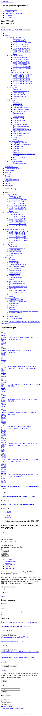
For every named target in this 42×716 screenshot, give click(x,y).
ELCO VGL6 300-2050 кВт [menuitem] (22, 83)
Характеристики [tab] (10, 561)
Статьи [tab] (7, 566)
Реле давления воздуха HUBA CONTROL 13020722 (16, 626)
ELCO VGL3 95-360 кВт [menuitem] (21, 78)
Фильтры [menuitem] (16, 150)
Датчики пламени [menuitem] (19, 118)
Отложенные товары (12, 180)
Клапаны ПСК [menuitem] (18, 148)
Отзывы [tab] (7, 563)
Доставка (8, 174)
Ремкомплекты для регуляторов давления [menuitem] (23, 311)
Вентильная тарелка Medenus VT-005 (12, 641)
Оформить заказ (10, 17)
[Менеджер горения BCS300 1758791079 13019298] (3, 418)
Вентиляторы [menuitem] (17, 104)
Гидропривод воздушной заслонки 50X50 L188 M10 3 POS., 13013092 (22, 444)
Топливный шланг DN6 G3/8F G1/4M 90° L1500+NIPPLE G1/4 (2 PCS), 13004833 (22, 367)
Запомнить (7, 704)
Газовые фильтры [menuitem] (19, 93)
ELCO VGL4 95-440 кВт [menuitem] (21, 80)
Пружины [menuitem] (16, 152)
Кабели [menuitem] (15, 122)
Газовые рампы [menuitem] (18, 117)
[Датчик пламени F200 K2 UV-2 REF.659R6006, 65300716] (3, 391)
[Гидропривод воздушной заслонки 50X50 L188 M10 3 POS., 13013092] (3, 451)
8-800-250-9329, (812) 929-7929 (12, 30)
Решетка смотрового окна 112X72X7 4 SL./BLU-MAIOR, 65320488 (21, 427)
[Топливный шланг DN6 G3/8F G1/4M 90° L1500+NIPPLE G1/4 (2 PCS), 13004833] (3, 376)
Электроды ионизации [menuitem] (21, 133)
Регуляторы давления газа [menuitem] (22, 144)
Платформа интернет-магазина (13, 714)
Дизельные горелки (16, 55)
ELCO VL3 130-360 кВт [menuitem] (21, 63)
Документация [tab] (10, 565)
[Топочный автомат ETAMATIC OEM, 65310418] (3, 356)
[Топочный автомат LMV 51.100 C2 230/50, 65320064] (3, 406)
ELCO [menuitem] (15, 137)
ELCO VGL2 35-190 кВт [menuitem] (21, 76)
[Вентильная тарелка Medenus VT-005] (14, 637)
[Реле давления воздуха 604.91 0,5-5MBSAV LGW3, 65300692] (3, 467)
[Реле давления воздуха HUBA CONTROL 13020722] (20, 622)
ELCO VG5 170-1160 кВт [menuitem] (22, 50)
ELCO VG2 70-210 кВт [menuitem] (21, 44)
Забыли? (4, 706)
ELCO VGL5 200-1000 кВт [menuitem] (22, 81)
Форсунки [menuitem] (16, 131)
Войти (10, 706)
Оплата (7, 176)
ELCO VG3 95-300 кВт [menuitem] (21, 46)
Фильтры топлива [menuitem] (19, 94)
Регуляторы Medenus (16, 141)
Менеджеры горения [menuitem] (20, 124)
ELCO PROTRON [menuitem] (19, 41)
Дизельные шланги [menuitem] (19, 120)
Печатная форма (10, 568)
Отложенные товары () (13, 13)
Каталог (7, 35)
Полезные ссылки (34, 322)
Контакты (8, 178)
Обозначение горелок (12, 168)
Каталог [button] (7, 165)
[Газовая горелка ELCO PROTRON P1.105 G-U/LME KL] (21, 653)
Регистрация (9, 12)
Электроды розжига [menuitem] (20, 135)
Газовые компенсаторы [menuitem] (21, 91)
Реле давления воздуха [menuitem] (21, 126)
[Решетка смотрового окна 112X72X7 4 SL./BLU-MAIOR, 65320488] (3, 435)
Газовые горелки (15, 37)
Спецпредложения (15, 161)
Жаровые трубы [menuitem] (18, 106)
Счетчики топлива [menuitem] (19, 96)
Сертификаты (9, 170)
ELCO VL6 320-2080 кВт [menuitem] (22, 68)
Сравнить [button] (4, 553)
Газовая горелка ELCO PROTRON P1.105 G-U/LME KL (17, 657)
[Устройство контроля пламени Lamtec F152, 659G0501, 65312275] (3, 344)
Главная (7, 515)
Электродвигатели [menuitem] (19, 111)
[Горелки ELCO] (7, 2)
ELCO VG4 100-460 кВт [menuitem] (21, 48)
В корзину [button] (5, 551)
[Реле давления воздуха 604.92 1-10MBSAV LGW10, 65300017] (3, 482)
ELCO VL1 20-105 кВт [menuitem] (21, 59)
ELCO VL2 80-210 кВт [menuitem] (21, 61)
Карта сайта (9, 185)
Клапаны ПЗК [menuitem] (18, 146)
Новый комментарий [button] (8, 587)
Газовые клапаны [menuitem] (19, 115)
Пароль (3, 702)
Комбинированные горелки (18, 72)
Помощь (12, 322)
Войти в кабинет (11, 10)
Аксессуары (13, 87)
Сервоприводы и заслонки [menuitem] (22, 107)
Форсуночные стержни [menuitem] (21, 109)
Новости (8, 181)
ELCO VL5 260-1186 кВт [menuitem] (21, 67)
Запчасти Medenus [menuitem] (19, 157)
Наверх (3, 670)
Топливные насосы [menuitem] (19, 128)
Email (3, 700)
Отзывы (7, 183)
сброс (3, 596)
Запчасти (12, 100)
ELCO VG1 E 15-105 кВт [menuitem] (22, 43)
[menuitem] (15, 54)
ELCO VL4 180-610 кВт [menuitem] (21, 65)
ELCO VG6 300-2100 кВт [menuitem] (22, 52)
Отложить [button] (5, 555)
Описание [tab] (8, 559)
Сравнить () (9, 15)
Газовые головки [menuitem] (19, 113)
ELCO (8, 512)
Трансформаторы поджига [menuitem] (22, 130)
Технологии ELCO (11, 167)
